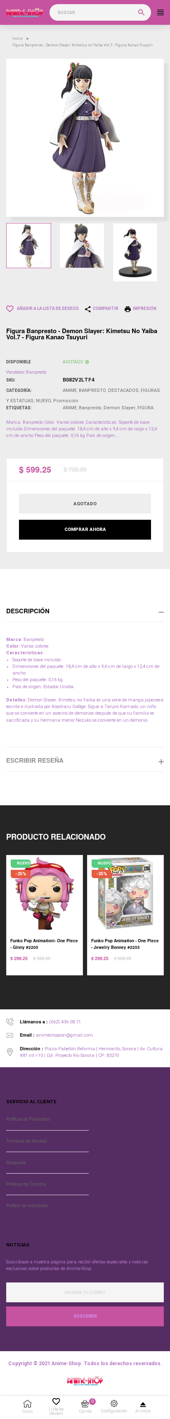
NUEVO (43, 400)
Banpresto (90, 408)
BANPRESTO (92, 390)
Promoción (65, 400)
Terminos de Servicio (26, 1141)
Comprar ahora (85, 529)
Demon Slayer (119, 408)
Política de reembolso (27, 1205)
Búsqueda (16, 1162)
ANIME (70, 390)
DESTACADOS (123, 390)
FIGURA (145, 408)
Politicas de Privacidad (28, 1119)
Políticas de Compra (26, 1184)
